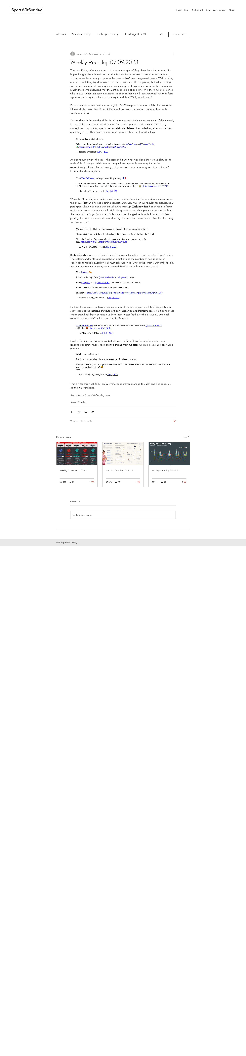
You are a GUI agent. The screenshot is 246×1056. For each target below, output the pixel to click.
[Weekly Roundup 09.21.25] (123, 462)
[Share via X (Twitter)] (78, 420)
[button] (161, 34)
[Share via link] (92, 420)
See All (187, 445)
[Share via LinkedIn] (85, 420)
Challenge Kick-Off (135, 34)
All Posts (61, 34)
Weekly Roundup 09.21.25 (119, 479)
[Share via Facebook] (71, 420)
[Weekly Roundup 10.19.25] (76, 462)
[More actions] (174, 54)
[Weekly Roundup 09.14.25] (169, 462)
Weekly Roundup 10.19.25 (73, 479)
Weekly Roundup (81, 34)
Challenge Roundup (108, 34)
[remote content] (123, 144)
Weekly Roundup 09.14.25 (165, 479)
